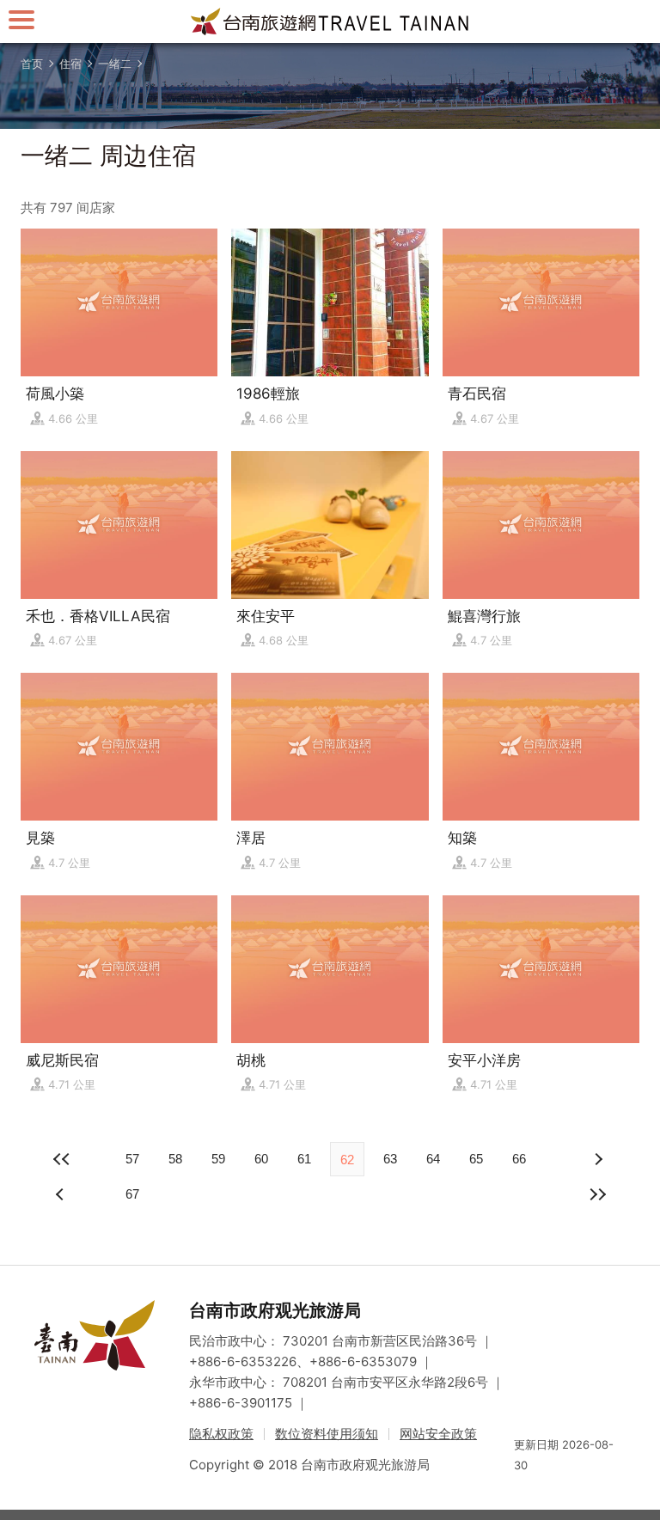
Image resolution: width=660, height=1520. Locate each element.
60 (261, 1158)
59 (218, 1158)
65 (476, 1158)
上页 (598, 1159)
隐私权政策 (221, 1433)
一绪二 (114, 63)
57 (132, 1158)
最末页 (598, 1194)
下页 (62, 1194)
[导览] (21, 19)
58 (175, 1158)
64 (433, 1158)
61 (304, 1158)
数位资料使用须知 (326, 1433)
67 (132, 1194)
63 (390, 1158)
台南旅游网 (330, 21)
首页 (32, 63)
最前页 (62, 1159)
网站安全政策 (438, 1433)
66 (519, 1158)
